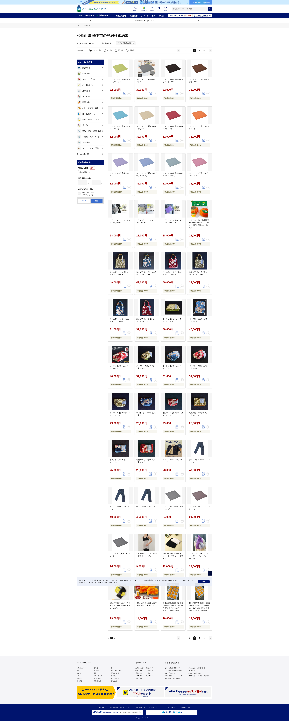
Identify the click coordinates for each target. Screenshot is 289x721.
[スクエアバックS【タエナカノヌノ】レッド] (146, 307)
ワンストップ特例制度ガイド (173, 670)
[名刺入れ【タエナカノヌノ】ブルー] (120, 448)
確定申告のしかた (170, 673)
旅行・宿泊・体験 (116, 670)
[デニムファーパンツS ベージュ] (120, 495)
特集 (153, 16)
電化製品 (113, 676)
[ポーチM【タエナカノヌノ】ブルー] (199, 307)
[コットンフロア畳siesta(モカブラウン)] (199, 68)
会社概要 (101, 707)
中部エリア (149, 670)
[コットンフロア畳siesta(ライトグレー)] (146, 68)
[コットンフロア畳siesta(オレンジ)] (199, 115)
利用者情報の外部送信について (119, 707)
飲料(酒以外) (97, 681)
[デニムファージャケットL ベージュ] (173, 448)
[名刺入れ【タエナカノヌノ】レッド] (146, 448)
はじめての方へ (193, 670)
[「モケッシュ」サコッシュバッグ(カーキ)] (146, 209)
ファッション (115, 678)
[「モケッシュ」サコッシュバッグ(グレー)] (120, 209)
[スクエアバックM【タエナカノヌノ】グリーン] (120, 261)
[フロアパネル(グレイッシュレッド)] (199, 495)
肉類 (78, 670)
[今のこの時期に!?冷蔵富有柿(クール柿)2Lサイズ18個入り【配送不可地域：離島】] (199, 209)
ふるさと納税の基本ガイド (173, 668)
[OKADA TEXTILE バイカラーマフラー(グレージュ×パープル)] (199, 542)
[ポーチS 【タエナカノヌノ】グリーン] (146, 354)
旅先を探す (133, 16)
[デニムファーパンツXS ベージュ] (199, 448)
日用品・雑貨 (115, 673)
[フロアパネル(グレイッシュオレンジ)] (173, 495)
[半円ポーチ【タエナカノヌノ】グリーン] (120, 401)
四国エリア (138, 676)
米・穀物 (79, 681)
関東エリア (138, 670)
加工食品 (96, 670)
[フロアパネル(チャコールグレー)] (120, 542)
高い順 (120, 50)
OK (204, 581)
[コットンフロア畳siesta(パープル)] (120, 162)
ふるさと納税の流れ (195, 673)
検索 (96, 201)
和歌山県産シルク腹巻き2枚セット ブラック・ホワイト (173, 556)
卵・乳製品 (97, 678)
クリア (84, 201)
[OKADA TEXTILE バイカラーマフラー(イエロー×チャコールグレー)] (120, 591)
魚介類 (79, 673)
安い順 (109, 50)
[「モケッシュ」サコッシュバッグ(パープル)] (173, 209)
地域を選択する (85, 172)
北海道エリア (139, 668)
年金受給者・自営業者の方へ (173, 678)
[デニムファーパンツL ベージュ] (146, 495)
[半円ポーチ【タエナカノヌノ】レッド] (173, 401)
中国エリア (149, 673)
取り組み (162, 16)
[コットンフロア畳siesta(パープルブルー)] (146, 162)
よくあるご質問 (185, 707)
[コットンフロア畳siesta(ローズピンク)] (173, 115)
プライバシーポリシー (154, 707)
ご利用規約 (138, 707)
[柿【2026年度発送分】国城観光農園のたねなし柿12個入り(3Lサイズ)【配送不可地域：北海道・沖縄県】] (199, 591)
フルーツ (79, 678)
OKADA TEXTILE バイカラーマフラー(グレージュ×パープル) (199, 556)
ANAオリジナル (81, 668)
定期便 (96, 668)
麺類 (95, 673)
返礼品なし (114, 681)
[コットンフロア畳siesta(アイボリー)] (146, 115)
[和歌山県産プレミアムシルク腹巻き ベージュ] (146, 542)
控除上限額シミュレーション (173, 676)
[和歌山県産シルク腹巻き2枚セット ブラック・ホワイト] (173, 542)
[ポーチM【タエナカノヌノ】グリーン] (173, 307)
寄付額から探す (121, 16)
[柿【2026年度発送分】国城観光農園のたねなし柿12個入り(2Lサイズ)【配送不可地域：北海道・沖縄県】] (173, 591)
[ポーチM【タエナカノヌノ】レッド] (120, 354)
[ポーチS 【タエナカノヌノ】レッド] (199, 354)
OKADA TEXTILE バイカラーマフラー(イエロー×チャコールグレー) (120, 605)
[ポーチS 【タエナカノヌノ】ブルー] (173, 354)
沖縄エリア (138, 678)
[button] (91, 20)
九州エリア (149, 676)
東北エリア (149, 668)
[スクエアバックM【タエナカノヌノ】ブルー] (146, 261)
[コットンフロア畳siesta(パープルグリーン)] (173, 162)
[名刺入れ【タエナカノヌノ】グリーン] (199, 401)
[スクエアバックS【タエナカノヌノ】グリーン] (199, 261)
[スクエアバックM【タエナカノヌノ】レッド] (173, 261)
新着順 (131, 50)
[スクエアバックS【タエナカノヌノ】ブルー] (120, 307)
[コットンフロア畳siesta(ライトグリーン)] (120, 68)
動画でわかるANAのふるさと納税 (199, 676)
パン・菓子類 (98, 676)
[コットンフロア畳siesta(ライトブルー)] (120, 115)
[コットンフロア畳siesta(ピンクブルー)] (199, 162)
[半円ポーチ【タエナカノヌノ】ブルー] (146, 401)
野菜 (78, 676)
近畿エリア (138, 673)
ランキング (144, 16)
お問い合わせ (171, 707)
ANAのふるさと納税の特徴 (197, 668)
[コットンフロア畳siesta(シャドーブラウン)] (173, 68)
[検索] (210, 9)
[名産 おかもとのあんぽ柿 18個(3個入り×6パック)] (146, 591)
